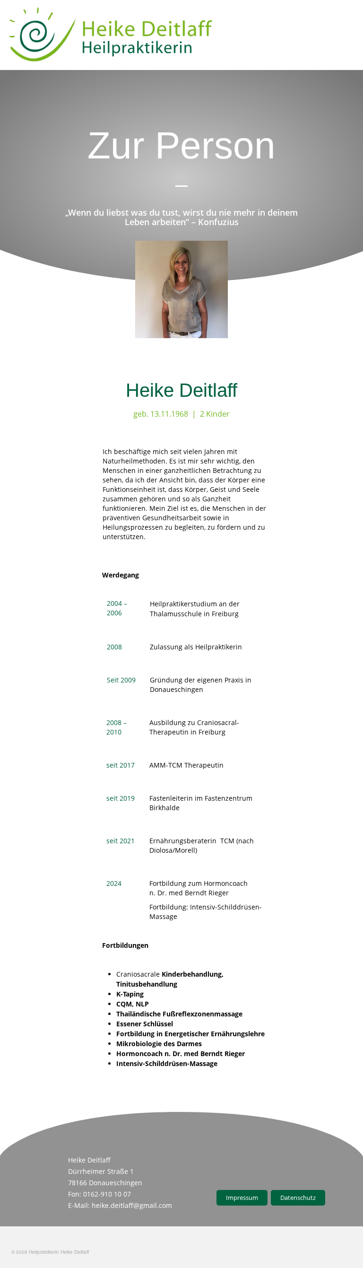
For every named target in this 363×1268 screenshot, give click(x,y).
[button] (344, 35)
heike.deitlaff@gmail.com (132, 1205)
